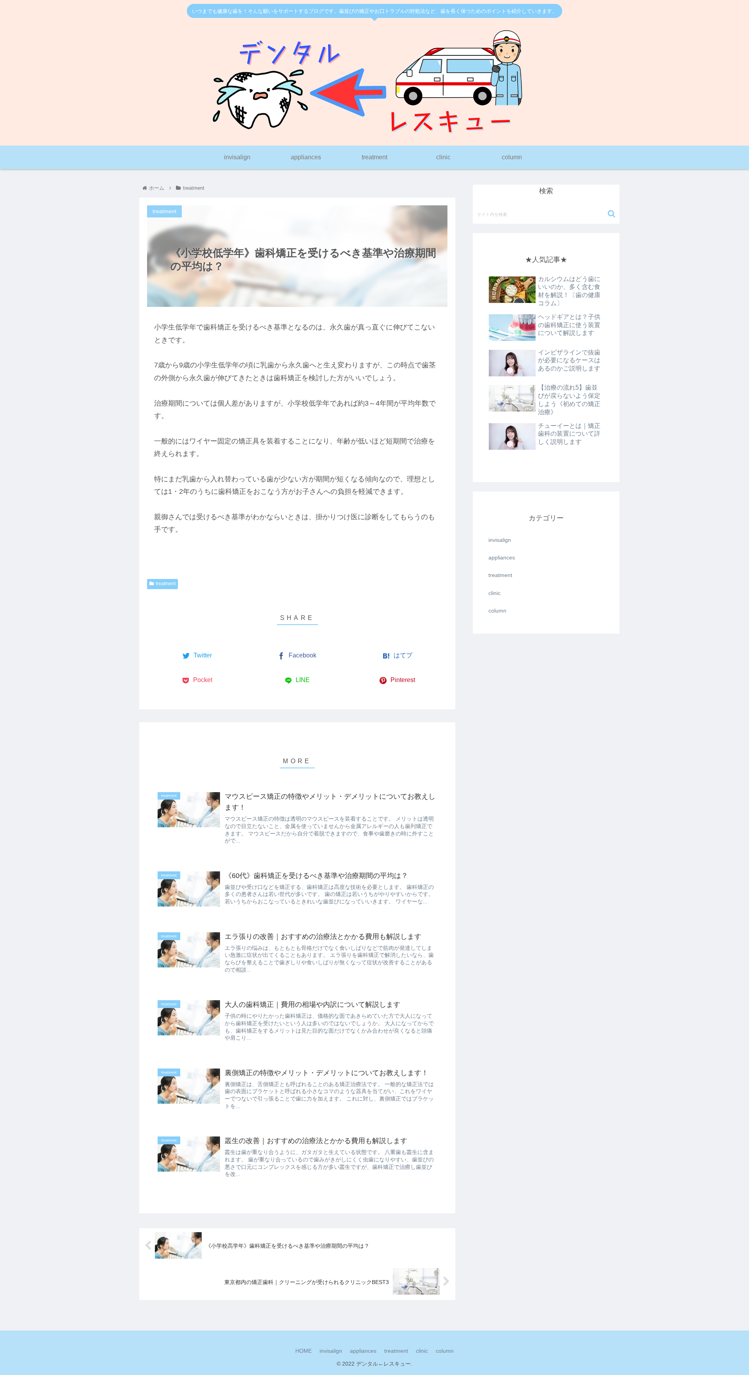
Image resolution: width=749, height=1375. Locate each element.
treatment (166, 583)
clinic (494, 593)
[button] (611, 213)
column (497, 610)
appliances (501, 557)
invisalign (499, 540)
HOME (303, 1351)
